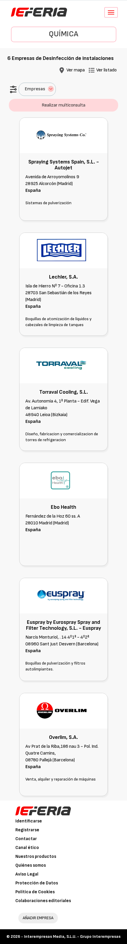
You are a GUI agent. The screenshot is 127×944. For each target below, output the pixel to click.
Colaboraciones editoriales (43, 901)
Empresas (35, 89)
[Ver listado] (92, 70)
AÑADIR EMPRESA (38, 917)
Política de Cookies (35, 892)
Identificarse (28, 821)
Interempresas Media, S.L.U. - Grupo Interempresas (72, 936)
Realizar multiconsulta (63, 105)
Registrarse (27, 830)
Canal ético (27, 847)
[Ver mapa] (62, 70)
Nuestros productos (35, 856)
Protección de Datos (36, 883)
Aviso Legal (26, 874)
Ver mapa (75, 70)
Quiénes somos (30, 865)
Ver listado (106, 70)
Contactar (26, 839)
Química (63, 34)
